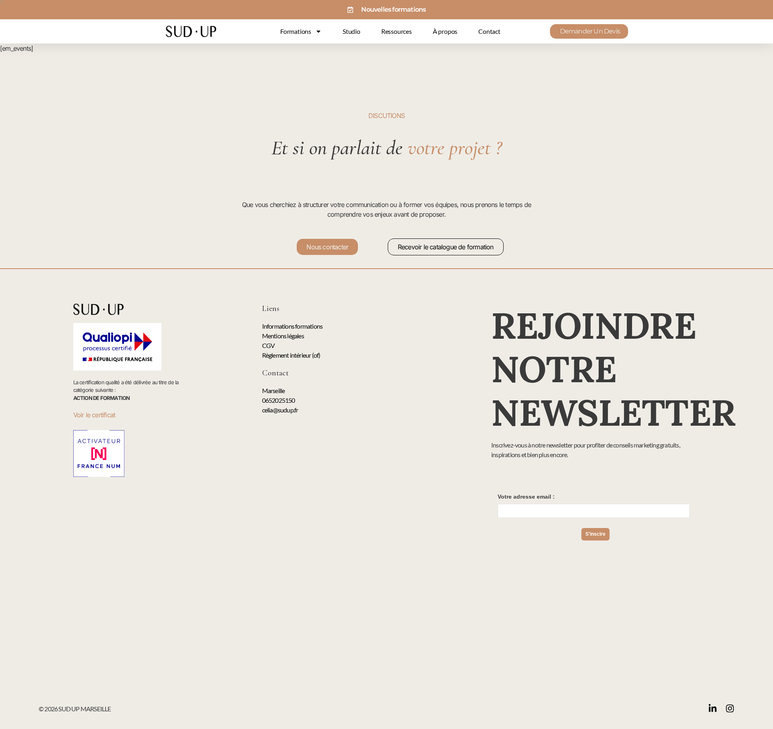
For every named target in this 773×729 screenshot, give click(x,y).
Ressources (396, 31)
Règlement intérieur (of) (291, 355)
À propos (445, 31)
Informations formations (292, 326)
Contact (489, 31)
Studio (351, 31)
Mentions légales (283, 336)
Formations (295, 31)
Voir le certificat (95, 415)
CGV (268, 345)
